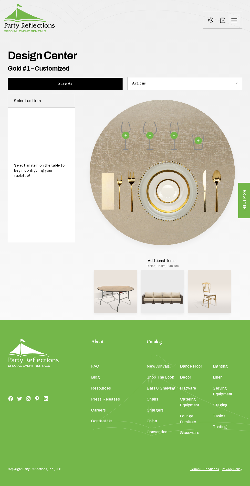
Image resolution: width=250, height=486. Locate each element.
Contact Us (101, 421)
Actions (139, 83)
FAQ (95, 366)
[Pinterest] (37, 398)
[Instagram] (28, 398)
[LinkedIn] (46, 398)
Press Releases (105, 399)
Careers (98, 410)
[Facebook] (11, 398)
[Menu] (234, 20)
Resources (101, 388)
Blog (95, 377)
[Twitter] (19, 398)
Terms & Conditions (204, 469)
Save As (65, 83)
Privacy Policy (232, 469)
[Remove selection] (126, 135)
